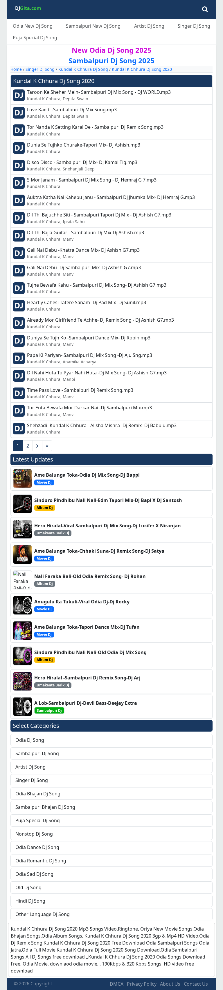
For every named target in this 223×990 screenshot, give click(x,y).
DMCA (116, 984)
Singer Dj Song (194, 26)
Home (16, 69)
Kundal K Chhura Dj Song (83, 69)
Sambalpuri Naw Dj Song (93, 26)
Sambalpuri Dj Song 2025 (111, 60)
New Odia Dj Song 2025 (112, 50)
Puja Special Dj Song (35, 37)
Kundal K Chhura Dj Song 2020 (142, 69)
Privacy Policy (142, 984)
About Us (170, 984)
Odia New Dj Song (33, 26)
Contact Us (196, 984)
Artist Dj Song (149, 26)
